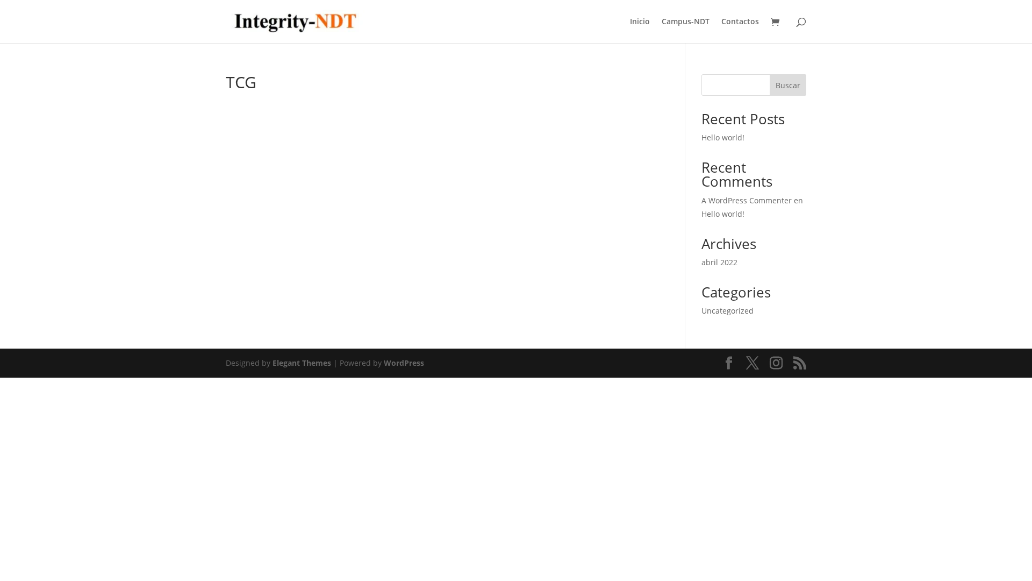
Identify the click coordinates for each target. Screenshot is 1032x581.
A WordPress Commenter (746, 200)
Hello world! (722, 137)
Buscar (788, 85)
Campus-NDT (686, 22)
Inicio (640, 22)
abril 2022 (719, 262)
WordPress (404, 363)
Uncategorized (727, 311)
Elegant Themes (302, 363)
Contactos (740, 22)
